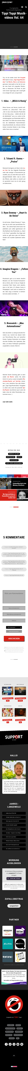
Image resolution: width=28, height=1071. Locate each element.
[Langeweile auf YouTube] (18, 1044)
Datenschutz (18, 1034)
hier (5, 650)
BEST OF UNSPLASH (20, 684)
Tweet (3, 477)
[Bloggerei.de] (14, 1066)
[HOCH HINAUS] (14, 1055)
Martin (10, 82)
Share (10, 477)
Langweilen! (14, 906)
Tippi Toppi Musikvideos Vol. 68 (16, 575)
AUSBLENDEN (16, 659)
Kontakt (19, 1028)
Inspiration (10, 457)
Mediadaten (9, 1031)
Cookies (11, 1038)
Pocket (24, 477)
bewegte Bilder (14, 453)
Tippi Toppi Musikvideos (14, 463)
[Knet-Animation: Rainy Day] (20, 715)
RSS (18, 1038)
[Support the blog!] (14, 738)
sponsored (19, 1031)
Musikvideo (14, 460)
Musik (19, 457)
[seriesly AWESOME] (20, 931)
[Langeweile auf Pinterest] (22, 1044)
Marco (15, 82)
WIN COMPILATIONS (7, 684)
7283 (16, 1017)
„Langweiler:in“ (12, 873)
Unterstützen (10, 1028)
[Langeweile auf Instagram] (14, 1044)
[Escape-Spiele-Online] (20, 957)
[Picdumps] (7, 957)
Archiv (18, 1025)
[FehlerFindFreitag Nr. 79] (8, 715)
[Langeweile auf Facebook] (6, 1044)
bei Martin (10, 377)
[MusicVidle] (7, 944)
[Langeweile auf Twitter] (10, 1044)
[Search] (26, 7)
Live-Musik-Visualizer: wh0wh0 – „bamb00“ (16, 547)
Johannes (22, 82)
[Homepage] (11, 2)
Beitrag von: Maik (14, 450)
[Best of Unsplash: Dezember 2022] (20, 694)
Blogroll (11, 1025)
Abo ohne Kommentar (14, 631)
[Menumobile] (22, 7)
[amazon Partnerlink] (7, 931)
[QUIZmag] (20, 944)
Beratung (9, 1034)
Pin (17, 477)
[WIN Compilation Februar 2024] (8, 694)
